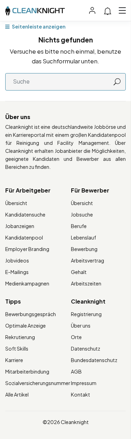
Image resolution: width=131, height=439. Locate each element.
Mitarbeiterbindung (27, 371)
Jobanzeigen (19, 226)
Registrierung (86, 314)
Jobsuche (82, 214)
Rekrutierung (20, 337)
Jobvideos (17, 260)
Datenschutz (85, 348)
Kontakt (80, 394)
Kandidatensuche (25, 214)
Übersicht (16, 203)
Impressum (83, 383)
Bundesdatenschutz (94, 360)
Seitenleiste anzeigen (38, 26)
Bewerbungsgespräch (30, 314)
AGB (76, 371)
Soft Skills (16, 348)
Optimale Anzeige (25, 325)
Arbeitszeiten (86, 283)
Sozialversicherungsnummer (37, 383)
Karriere (14, 360)
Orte (76, 337)
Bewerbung (84, 249)
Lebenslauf (83, 237)
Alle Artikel (17, 394)
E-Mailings (17, 272)
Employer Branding (27, 249)
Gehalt (79, 272)
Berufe (79, 226)
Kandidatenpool (24, 237)
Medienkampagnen (27, 283)
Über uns (80, 325)
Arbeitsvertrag (87, 260)
